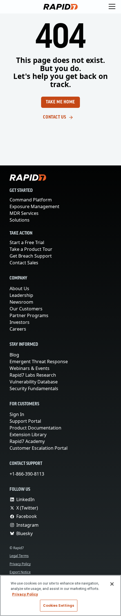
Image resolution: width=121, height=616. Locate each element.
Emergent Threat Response (39, 361)
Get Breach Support (31, 256)
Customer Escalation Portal (39, 448)
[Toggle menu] (112, 7)
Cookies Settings (58, 605)
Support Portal (26, 421)
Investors (20, 322)
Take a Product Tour (32, 249)
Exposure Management (34, 206)
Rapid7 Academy (28, 441)
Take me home (60, 102)
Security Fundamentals (34, 388)
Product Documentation (35, 428)
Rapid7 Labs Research (33, 375)
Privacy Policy (21, 564)
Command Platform (30, 200)
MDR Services (25, 213)
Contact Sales (24, 262)
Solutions (20, 220)
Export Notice (21, 572)
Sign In (17, 414)
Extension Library (28, 434)
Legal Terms (20, 556)
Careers (18, 329)
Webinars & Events (30, 368)
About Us (20, 288)
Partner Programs (29, 315)
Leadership (21, 295)
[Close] (112, 584)
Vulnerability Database (33, 382)
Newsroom (21, 302)
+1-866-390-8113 (28, 474)
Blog (14, 355)
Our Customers (26, 309)
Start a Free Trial (28, 242)
